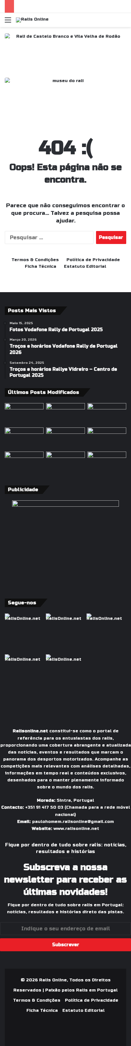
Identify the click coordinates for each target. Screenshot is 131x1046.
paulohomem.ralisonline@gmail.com (73, 821)
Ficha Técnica (40, 266)
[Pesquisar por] (123, 22)
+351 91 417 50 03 (44, 807)
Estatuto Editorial (85, 266)
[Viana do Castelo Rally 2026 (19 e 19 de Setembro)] (65, 414)
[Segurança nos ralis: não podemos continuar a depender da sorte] (65, 462)
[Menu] (8, 22)
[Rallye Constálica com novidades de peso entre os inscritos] (24, 438)
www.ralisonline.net (76, 828)
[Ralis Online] (32, 19)
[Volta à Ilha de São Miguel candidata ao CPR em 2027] (106, 414)
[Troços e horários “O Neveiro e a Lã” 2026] (24, 462)
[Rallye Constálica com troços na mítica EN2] (106, 462)
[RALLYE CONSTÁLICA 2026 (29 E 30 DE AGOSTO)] (24, 414)
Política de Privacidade (93, 259)
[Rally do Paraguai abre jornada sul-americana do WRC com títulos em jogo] (65, 438)
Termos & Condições (35, 259)
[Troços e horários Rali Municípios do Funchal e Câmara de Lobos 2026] (106, 438)
